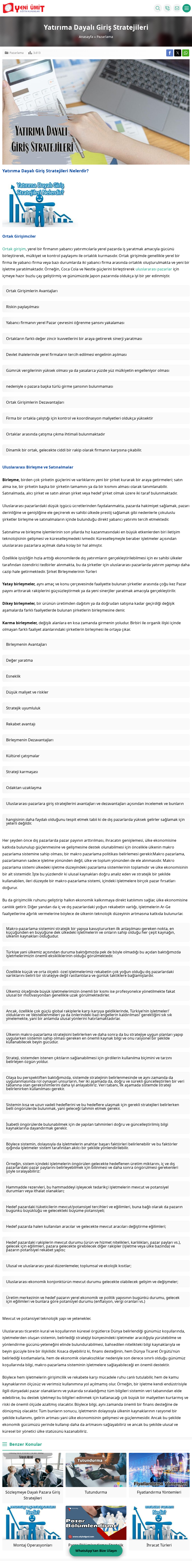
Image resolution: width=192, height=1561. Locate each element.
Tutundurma (96, 1492)
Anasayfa (86, 36)
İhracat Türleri (159, 1545)
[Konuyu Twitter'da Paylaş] (177, 52)
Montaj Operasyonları (32, 1545)
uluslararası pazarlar (154, 269)
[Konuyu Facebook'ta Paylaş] (169, 52)
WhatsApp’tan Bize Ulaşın (96, 1550)
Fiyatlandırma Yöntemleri (159, 1492)
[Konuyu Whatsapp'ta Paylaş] (185, 52)
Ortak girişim (14, 248)
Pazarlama (105, 36)
